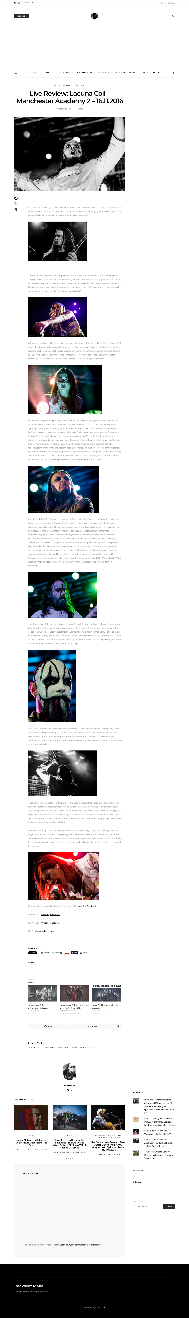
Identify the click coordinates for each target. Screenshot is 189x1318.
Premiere (48, 73)
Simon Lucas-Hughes (24, 1150)
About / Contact (168, 3)
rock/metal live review (83, 1048)
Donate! (133, 73)
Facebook (91, 906)
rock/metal (64, 1048)
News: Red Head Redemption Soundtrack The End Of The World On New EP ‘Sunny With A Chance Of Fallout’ (64, 110)
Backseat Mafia (28, 1286)
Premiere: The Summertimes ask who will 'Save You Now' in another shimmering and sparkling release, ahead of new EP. (159, 1106)
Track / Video (65, 73)
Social (137, 1182)
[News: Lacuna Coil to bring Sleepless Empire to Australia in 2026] (74, 993)
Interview (119, 73)
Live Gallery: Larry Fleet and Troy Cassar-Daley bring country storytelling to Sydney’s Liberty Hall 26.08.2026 (95, 110)
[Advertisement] (94, 47)
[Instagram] (33, 3)
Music (76, 85)
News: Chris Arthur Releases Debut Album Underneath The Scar (33, 109)
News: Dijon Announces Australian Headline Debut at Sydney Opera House (158, 1142)
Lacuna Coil (35, 1048)
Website (82, 906)
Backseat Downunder (103, 1136)
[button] (174, 73)
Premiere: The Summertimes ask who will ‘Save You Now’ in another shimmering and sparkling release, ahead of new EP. (158, 111)
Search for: (138, 1201)
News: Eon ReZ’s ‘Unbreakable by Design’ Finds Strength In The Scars (127, 109)
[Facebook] (15, 3)
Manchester (50, 1048)
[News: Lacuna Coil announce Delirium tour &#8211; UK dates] (42, 993)
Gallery (57, 85)
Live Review (103, 73)
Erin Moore (78, 109)
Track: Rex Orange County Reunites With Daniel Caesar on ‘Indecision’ (159, 1155)
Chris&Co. (100, 1307)
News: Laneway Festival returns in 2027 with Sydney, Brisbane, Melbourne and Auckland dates (159, 1121)
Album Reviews (85, 73)
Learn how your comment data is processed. (80, 1244)
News (34, 73)
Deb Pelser (100, 1154)
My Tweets (138, 1170)
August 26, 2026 (41, 1150)
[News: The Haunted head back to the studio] (106, 993)
